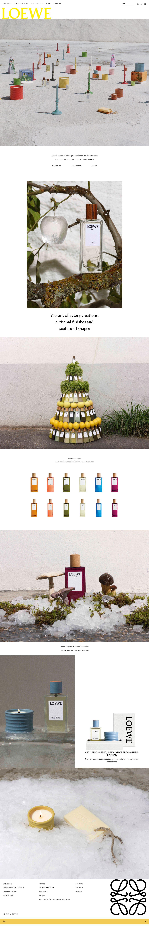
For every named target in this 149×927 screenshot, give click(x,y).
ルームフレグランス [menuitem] (21, 3)
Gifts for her (56, 166)
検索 (124, 3)
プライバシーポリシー (46, 887)
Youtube (79, 891)
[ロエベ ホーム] (26, 13)
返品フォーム (43, 891)
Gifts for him (76, 166)
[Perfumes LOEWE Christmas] (74, 393)
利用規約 (42, 884)
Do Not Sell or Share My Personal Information (54, 899)
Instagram (79, 887)
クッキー (42, 895)
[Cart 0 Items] (145, 4)
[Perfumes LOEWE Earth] (74, 586)
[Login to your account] (138, 4)
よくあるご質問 (8, 895)
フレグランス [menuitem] (7, 3)
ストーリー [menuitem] (57, 3)
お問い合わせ (7, 884)
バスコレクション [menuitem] (37, 3)
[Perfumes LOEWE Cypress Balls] (37, 711)
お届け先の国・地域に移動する (13, 887)
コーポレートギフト (9, 891)
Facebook (79, 884)
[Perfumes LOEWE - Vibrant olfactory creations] (74, 245)
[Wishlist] (141, 4)
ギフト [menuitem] (48, 3)
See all (94, 166)
